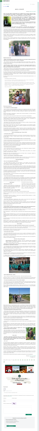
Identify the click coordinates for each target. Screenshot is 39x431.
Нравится (6, 6)
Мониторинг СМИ (7, 4)
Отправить (28, 414)
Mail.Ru (11, 398)
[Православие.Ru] (6, 1)
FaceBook (7, 398)
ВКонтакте (8, 398)
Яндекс (9, 398)
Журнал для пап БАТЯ (32, 11)
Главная (4, 4)
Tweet (4, 6)
